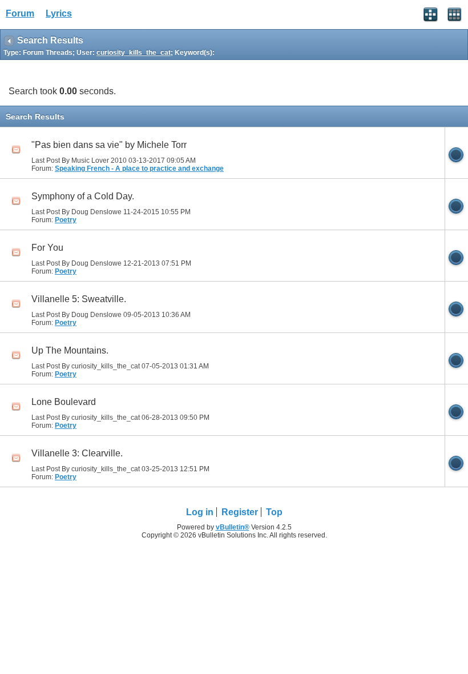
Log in (199, 512)
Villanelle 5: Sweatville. (78, 299)
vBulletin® (232, 527)
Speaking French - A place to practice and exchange (139, 168)
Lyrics (59, 13)
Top (274, 512)
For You (47, 247)
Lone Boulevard (63, 402)
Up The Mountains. (69, 350)
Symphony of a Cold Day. (82, 196)
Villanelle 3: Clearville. (77, 453)
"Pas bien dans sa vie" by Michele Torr (109, 145)
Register (239, 512)
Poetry (65, 220)
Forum (20, 13)
